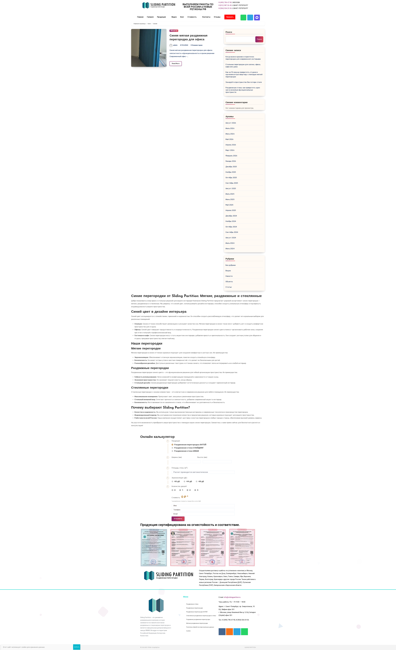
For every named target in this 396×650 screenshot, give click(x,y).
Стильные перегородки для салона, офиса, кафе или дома (243, 66)
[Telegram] (250, 17)
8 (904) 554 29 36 (225, 8)
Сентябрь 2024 (232, 232)
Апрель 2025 (231, 210)
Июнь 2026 (230, 134)
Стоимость (192, 17)
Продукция (161, 17)
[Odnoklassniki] (229, 631)
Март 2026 (230, 150)
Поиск (229, 32)
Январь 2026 (231, 161)
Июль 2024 (230, 243)
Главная (140, 17)
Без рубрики (231, 265)
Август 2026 (231, 123)
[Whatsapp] (243, 17)
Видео (174, 17)
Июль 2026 (230, 128)
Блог (182, 17)
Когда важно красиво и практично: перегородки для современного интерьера (243, 58)
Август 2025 (231, 188)
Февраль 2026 (231, 156)
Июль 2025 (230, 194)
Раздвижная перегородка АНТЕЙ (190, 445)
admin (175, 45)
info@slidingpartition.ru (232, 597)
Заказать (230, 17)
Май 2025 (229, 205)
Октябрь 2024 (231, 227)
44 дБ (189, 481)
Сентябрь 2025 (232, 183)
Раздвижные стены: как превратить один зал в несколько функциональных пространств (243, 90)
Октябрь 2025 (231, 178)
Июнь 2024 (230, 249)
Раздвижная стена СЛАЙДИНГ (189, 448)
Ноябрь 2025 (231, 172)
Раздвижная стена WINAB (186, 451)
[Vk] (222, 631)
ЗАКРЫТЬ (76, 647)
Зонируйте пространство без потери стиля (244, 82)
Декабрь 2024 (231, 216)
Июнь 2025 (230, 199)
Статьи (229, 287)
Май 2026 (229, 139)
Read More (175, 63)
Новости (229, 276)
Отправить (178, 519)
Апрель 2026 (231, 145)
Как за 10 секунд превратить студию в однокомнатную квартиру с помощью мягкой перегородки (244, 74)
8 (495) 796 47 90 (225, 2)
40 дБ (177, 481)
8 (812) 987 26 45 (225, 5)
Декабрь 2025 (231, 167)
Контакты (206, 17)
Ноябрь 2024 (231, 221)
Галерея (150, 17)
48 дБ (201, 481)
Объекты (173, 31)
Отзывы (217, 17)
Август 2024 (231, 238)
